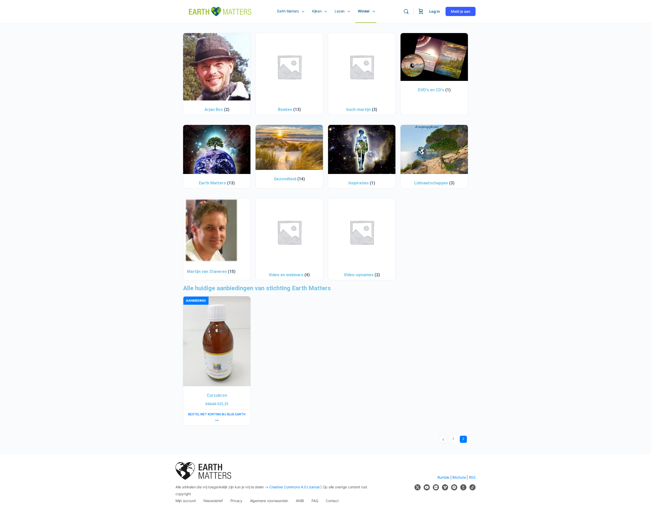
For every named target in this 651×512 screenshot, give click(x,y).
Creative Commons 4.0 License (294, 487)
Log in (434, 11)
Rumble (443, 477)
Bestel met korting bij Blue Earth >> (216, 417)
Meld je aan (460, 11)
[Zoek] (406, 11)
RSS (472, 477)
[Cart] (421, 11)
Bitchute (459, 477)
